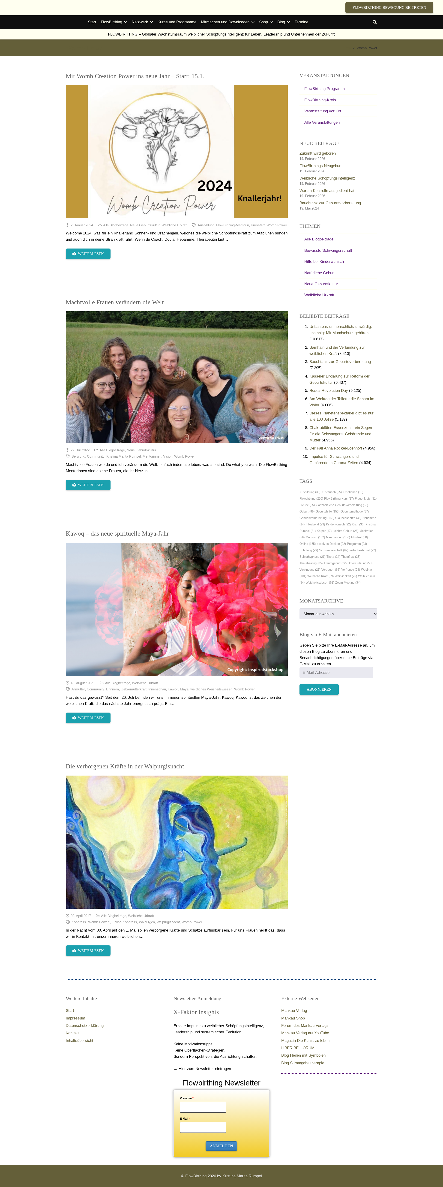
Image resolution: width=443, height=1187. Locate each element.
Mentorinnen (152, 456)
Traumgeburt (335, 563)
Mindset (359, 537)
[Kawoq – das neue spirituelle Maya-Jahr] (177, 609)
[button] (374, 22)
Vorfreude (350, 569)
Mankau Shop (293, 1018)
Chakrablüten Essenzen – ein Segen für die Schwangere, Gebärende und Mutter (340, 434)
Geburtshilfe (327, 511)
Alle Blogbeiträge (115, 225)
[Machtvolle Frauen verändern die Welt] (177, 377)
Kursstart (258, 225)
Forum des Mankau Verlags (305, 1025)
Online (307, 544)
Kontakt (72, 1033)
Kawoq (173, 689)
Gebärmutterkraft (134, 689)
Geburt (306, 511)
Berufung (78, 456)
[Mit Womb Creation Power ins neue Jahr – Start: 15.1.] (177, 151)
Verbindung (309, 569)
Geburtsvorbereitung (316, 518)
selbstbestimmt (362, 550)
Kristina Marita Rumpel (123, 456)
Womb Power (276, 225)
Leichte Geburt (345, 531)
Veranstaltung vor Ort (322, 111)
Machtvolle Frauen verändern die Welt (115, 302)
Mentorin (315, 537)
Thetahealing (311, 563)
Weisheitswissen (320, 582)
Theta (333, 556)
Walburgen (147, 922)
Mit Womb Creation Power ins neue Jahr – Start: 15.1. (135, 76)
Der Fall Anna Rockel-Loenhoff (335, 448)
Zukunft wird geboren (317, 153)
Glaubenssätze (348, 518)
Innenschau (157, 689)
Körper (324, 531)
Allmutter (78, 689)
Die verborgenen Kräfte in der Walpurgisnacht (125, 766)
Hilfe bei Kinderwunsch (324, 261)
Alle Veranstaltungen (322, 122)
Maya (184, 689)
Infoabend (315, 524)
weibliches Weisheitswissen (211, 689)
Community (96, 456)
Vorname (187, 1098)
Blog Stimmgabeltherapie (302, 1063)
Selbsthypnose (312, 556)
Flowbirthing (311, 498)
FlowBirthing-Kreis (320, 100)
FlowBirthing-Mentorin (232, 225)
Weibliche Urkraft (174, 225)
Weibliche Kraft (320, 576)
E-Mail (185, 1118)
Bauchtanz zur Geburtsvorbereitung (330, 203)
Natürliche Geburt (319, 273)
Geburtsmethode (355, 511)
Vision (167, 456)
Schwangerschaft (333, 550)
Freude (307, 505)
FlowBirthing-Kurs (339, 498)
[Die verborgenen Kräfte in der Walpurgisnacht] (177, 842)
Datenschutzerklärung (85, 1025)
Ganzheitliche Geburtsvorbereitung (342, 505)
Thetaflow (350, 556)
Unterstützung (360, 563)
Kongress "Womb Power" (91, 922)
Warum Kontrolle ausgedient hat (326, 191)
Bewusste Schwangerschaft (328, 250)
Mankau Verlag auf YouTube (305, 1033)
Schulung (308, 550)
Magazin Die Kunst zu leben (305, 1040)
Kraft (358, 524)
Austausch (331, 492)
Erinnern (112, 689)
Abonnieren (319, 689)
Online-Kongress (124, 922)
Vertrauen (330, 569)
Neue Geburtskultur (145, 225)
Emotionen (353, 492)
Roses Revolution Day (328, 390)
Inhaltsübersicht (79, 1040)
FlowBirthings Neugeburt (320, 166)
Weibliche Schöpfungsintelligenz (327, 178)
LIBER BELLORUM (297, 1048)
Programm (357, 544)
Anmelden (221, 1146)
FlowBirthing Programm (324, 89)
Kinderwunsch (338, 524)
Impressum (75, 1018)
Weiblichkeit (346, 576)
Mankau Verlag (294, 1010)
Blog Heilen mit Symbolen (303, 1055)
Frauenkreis (366, 498)
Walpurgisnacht (168, 922)
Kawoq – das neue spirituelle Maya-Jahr (117, 533)
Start (70, 1010)
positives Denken (331, 544)
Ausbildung (206, 225)
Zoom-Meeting (347, 582)
